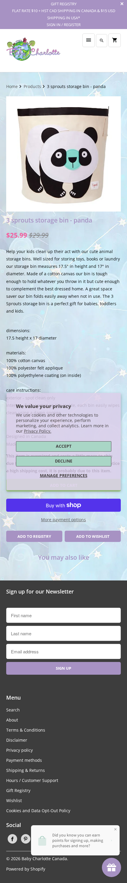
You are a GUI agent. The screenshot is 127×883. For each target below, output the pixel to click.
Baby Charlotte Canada (44, 858)
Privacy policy (19, 750)
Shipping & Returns (25, 770)
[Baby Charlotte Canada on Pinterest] (25, 839)
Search (13, 710)
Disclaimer (16, 740)
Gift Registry (18, 790)
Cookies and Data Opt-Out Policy (38, 810)
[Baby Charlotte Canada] (33, 50)
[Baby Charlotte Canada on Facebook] (12, 839)
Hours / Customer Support (32, 780)
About (12, 720)
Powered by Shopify (25, 869)
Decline (63, 461)
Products (33, 86)
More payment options (63, 519)
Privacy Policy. (37, 431)
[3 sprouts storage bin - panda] (63, 154)
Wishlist (14, 800)
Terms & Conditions (25, 730)
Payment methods (24, 760)
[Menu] (88, 40)
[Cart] (114, 40)
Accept (63, 446)
